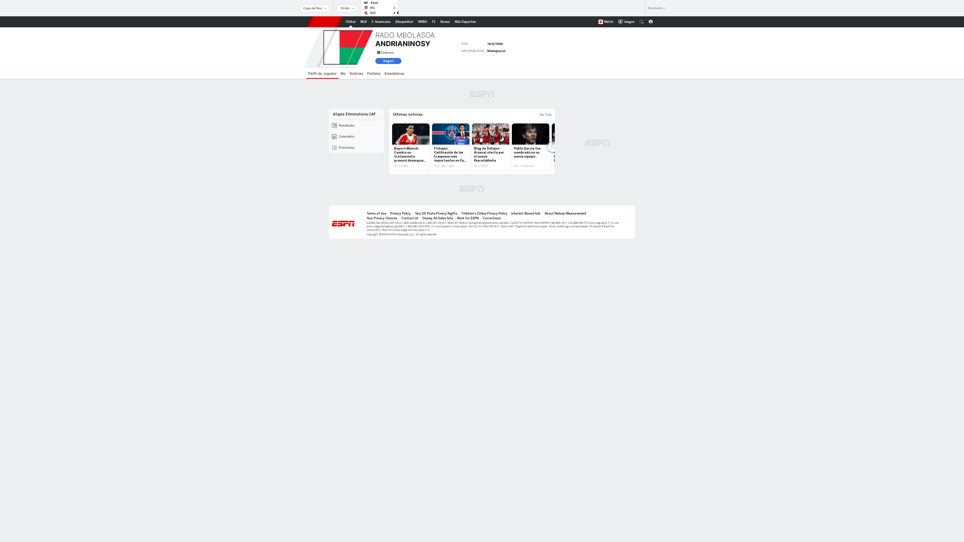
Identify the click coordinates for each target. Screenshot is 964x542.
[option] (411, 147)
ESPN (324, 21)
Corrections (492, 218)
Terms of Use (376, 213)
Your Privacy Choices (382, 218)
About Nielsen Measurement (565, 213)
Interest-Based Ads (525, 213)
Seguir (388, 61)
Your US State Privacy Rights (436, 213)
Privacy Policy (400, 213)
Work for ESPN (468, 218)
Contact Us (409, 218)
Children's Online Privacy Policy (484, 213)
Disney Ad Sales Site (438, 218)
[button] (642, 22)
